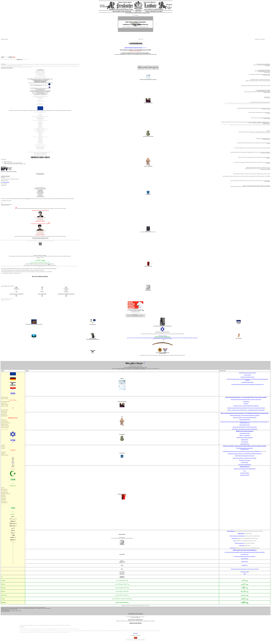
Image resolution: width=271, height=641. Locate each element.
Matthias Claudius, (40, 191)
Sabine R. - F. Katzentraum (245, 435)
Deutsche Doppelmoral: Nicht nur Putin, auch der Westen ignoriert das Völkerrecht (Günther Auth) (241, 451)
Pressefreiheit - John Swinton (244, 460)
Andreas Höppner (244, 558)
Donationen (52, 625)
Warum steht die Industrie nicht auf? (247, 377)
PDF (14, 57)
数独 (123, 576)
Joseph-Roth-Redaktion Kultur (148, 102)
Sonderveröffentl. (16, 288)
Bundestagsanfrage (244, 466)
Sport (42, 295)
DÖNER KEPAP (122, 573)
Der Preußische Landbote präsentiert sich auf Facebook (244, 556)
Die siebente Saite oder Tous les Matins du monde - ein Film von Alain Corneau (246, 399)
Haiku (121, 560)
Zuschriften (132, 368)
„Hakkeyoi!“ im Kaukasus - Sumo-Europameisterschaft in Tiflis (244, 417)
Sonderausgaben (143, 368)
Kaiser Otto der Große (245, 443)
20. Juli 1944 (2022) (244, 554)
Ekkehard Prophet (244, 439)
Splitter (16, 295)
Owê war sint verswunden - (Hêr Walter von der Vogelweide (244, 458)
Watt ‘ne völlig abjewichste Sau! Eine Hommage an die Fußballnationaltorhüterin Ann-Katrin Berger (245, 413)
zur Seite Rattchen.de (23, 625)
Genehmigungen (65, 625)
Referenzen (48, 625)
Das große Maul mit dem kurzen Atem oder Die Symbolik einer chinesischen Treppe (247, 384)
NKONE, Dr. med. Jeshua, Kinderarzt (244, 431)
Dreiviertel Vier (244, 565)
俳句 (123, 560)
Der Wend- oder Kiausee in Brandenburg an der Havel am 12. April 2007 (245, 569)
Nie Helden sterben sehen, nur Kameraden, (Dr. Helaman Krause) (244, 449)
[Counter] (135, 633)
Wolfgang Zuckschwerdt (239, 543)
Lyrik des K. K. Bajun (38, 625)
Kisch (245, 470)
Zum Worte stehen (244, 462)
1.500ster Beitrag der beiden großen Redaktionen (245, 550)
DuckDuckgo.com (19, 59)
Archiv (143, 367)
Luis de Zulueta (230, 531)
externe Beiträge (148, 194)
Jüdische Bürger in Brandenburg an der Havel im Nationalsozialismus (162, 353)
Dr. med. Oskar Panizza (40, 192)
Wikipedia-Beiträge (137, 368)
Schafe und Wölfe (247, 374)
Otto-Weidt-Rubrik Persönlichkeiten (148, 136)
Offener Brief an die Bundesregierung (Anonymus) (244, 455)
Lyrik (42, 288)
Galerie (66, 295)
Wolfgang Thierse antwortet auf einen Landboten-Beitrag (245, 468)
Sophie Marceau (246, 401)
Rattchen (42, 291)
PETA (143, 310)
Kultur (119, 368)
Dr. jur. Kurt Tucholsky (5, 182)
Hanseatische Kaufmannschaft (247, 382)
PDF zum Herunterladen (58, 625)
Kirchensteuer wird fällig (244, 475)
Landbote (122, 378)
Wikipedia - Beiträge (122, 534)
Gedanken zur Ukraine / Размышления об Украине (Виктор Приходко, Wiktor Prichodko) (244, 446)
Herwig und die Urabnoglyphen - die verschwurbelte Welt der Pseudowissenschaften (246, 397)
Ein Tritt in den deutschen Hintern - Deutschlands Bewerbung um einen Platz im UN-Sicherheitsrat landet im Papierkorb (247, 380)
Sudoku (121, 576)
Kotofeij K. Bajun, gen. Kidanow (40, 81)
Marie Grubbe (241, 545)
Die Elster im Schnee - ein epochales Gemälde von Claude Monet (246, 405)
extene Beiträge (128, 368)
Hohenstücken (234, 538)
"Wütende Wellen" (244, 561)
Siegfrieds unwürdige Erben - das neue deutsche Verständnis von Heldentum (244, 415)
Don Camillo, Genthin (245, 571)
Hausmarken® (43, 625)
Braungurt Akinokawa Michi (244, 419)
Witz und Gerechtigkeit (244, 473)
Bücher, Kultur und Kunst (122, 401)
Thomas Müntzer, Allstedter (245, 433)
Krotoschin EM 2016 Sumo (245, 424)
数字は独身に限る (122, 577)
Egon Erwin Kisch (40, 194)
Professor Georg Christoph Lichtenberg (40, 188)
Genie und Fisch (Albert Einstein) (244, 464)
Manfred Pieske (233, 547)
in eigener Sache (66, 288)
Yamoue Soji (241, 533)
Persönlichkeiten (123, 368)
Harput (244, 573)
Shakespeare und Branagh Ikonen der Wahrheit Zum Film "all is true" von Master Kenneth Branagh (246, 407)
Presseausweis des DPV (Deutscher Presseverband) (9, 171)
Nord (234, 540)
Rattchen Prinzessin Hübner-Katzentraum (245, 437)
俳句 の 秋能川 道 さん (92, 324)
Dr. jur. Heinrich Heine (40, 189)
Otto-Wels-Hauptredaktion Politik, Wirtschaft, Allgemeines (148, 79)
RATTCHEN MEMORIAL (30, 625)
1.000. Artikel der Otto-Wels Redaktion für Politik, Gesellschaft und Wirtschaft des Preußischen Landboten (245, 552)
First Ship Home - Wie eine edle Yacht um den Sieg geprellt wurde (244, 429)
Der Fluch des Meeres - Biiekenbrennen (237, 535)
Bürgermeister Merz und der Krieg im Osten (133, 47)
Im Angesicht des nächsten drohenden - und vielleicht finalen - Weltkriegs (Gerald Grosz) (245, 453)
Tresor (16, 291)
